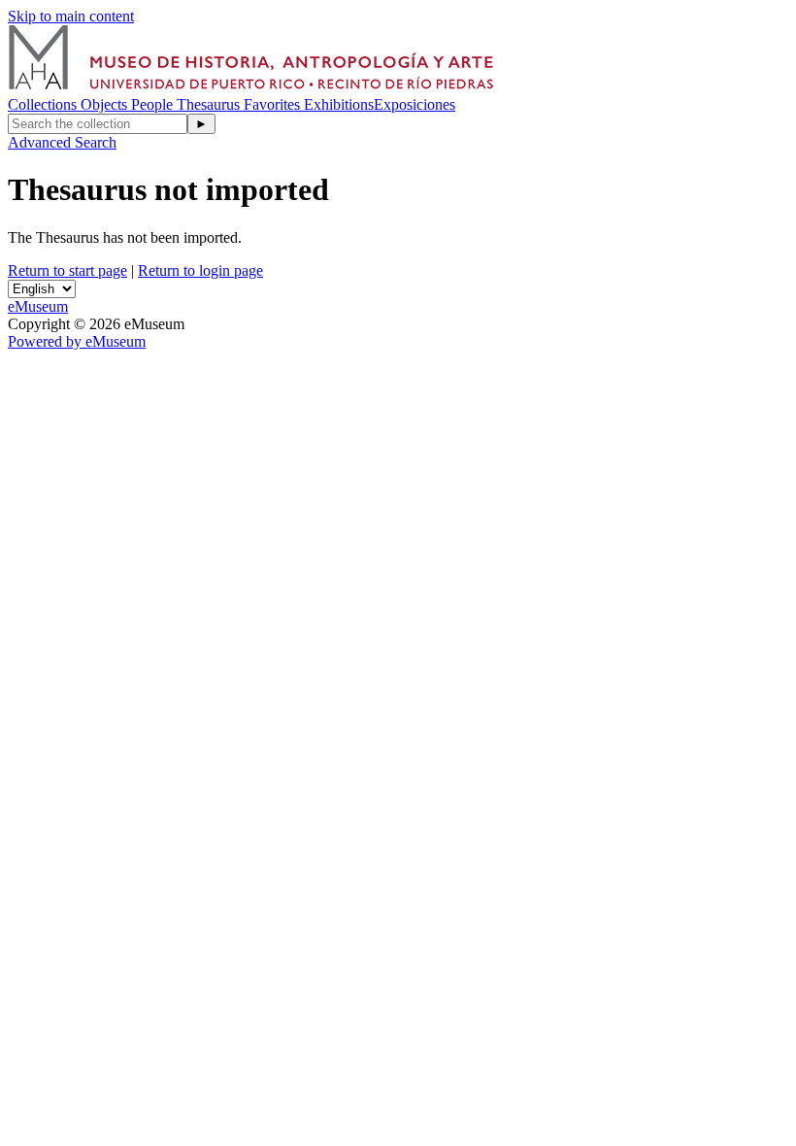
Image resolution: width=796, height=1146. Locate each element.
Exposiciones (414, 104)
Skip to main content (71, 16)
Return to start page (67, 270)
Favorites (274, 104)
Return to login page (200, 270)
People (154, 104)
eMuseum (38, 306)
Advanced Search (62, 142)
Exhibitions (339, 104)
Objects (106, 104)
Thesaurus (210, 104)
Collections (44, 104)
